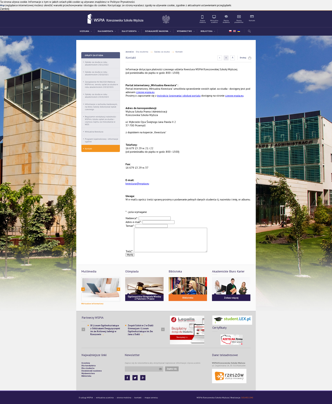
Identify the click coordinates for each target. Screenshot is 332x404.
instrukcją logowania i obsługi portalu (179, 95)
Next (118, 289)
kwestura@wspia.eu (137, 183)
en (234, 31)
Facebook (127, 377)
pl (230, 31)
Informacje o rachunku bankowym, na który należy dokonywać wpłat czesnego (101, 107)
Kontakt (88, 148)
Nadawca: (132, 218)
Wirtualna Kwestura (94, 131)
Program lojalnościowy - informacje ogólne (101, 140)
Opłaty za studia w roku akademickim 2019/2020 (97, 95)
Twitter (135, 377)
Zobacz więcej (231, 298)
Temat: (130, 225)
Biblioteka (187, 298)
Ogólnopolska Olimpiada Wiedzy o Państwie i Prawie (144, 297)
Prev (83, 289)
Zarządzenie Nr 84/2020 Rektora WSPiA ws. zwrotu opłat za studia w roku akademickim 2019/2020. (101, 84)
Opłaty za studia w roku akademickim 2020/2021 (97, 73)
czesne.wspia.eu (145, 92)
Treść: (129, 251)
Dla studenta (142, 51)
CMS (251, 397)
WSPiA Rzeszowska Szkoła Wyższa (90, 19)
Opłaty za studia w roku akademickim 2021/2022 (97, 63)
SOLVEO (245, 397)
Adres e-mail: (134, 222)
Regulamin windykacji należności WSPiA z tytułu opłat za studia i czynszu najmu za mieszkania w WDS (100, 120)
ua (238, 30)
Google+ (142, 377)
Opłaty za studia (94, 55)
